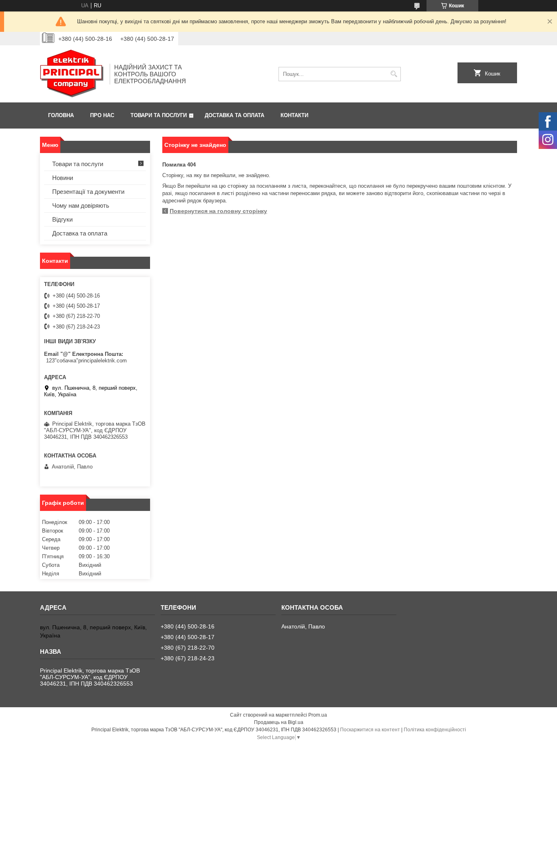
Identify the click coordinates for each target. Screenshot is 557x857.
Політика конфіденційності (435, 730)
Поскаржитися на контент (370, 730)
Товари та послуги (158, 115)
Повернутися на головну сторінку (218, 211)
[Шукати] (394, 74)
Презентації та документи (88, 191)
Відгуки (62, 219)
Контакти (294, 115)
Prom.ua (317, 715)
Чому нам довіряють (80, 205)
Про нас (102, 115)
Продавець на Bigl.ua (278, 722)
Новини (62, 177)
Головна (61, 115)
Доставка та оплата (234, 115)
